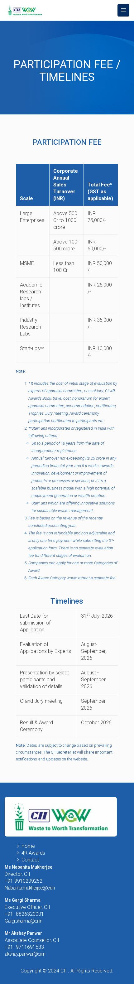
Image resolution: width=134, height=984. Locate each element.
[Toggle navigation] (123, 10)
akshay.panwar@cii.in (25, 954)
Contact (30, 860)
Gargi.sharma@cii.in (23, 921)
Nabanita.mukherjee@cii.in (30, 888)
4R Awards (33, 853)
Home (28, 846)
